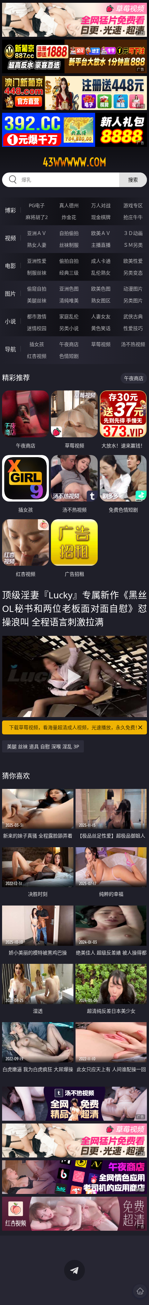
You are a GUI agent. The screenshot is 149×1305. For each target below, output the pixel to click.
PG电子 (37, 205)
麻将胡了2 (37, 217)
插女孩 (36, 344)
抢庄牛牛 (133, 217)
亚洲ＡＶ (36, 233)
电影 (10, 266)
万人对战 (101, 205)
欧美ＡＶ (101, 233)
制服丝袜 (36, 272)
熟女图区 (101, 300)
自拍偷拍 (69, 233)
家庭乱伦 (69, 316)
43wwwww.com (74, 162)
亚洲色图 (69, 288)
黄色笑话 (101, 328)
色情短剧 (69, 356)
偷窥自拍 (36, 288)
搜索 (133, 179)
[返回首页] (140, 1291)
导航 (10, 349)
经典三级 (69, 272)
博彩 (10, 210)
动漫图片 (133, 288)
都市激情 (36, 316)
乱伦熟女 (101, 272)
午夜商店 (69, 344)
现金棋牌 (101, 217)
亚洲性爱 (36, 261)
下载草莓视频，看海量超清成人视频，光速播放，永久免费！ (74, 727)
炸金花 (69, 217)
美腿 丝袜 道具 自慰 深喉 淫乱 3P (43, 746)
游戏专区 (133, 205)
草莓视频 (101, 344)
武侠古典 (133, 316)
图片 (10, 293)
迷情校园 (36, 328)
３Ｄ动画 (133, 233)
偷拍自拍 (69, 261)
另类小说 (69, 328)
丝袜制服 (69, 245)
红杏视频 (36, 356)
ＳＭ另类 (133, 245)
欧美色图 (101, 288)
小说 (10, 321)
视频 (10, 238)
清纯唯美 (69, 300)
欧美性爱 (133, 261)
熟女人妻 (36, 245)
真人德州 (69, 205)
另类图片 (133, 300)
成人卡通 (101, 261)
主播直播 (101, 245)
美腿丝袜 (36, 300)
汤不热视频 (133, 344)
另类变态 (133, 272)
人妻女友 (101, 316)
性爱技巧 (133, 328)
